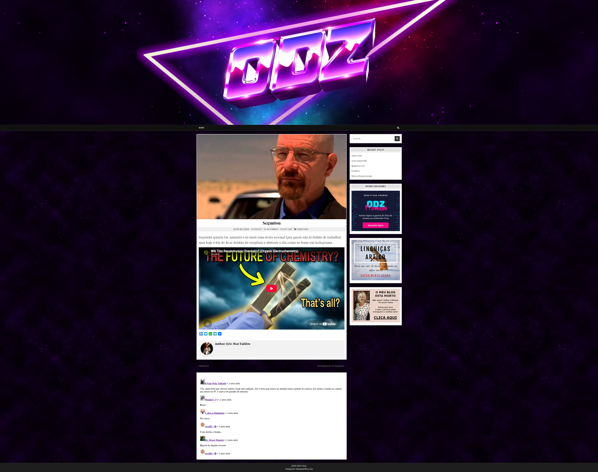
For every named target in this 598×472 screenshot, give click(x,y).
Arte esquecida (359, 161)
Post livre (287, 229)
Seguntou (271, 223)
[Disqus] (271, 417)
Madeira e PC (358, 166)
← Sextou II (203, 366)
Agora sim (356, 155)
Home (201, 127)
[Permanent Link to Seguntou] (271, 176)
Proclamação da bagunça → (332, 366)
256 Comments (272, 229)
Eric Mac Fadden (242, 229)
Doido (306, 229)
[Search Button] (398, 128)
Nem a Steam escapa (361, 176)
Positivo (355, 171)
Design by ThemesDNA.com (299, 469)
